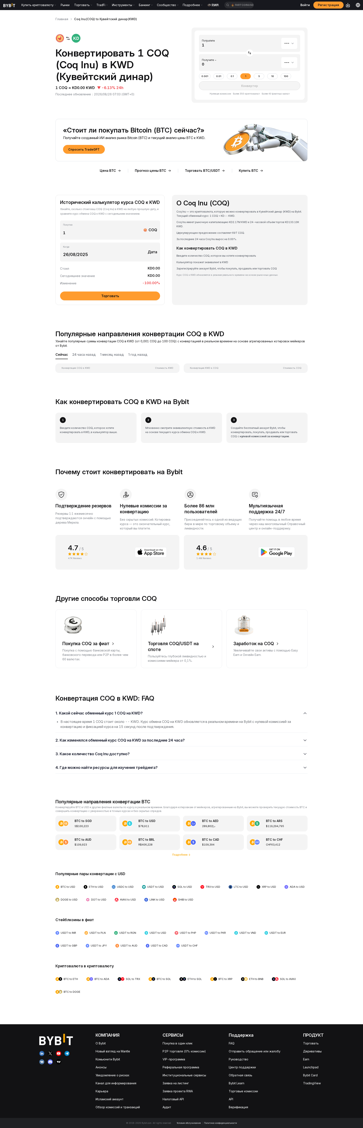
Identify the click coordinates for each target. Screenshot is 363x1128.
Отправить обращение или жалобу (254, 1051)
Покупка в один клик (177, 1043)
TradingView (312, 1083)
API (231, 1099)
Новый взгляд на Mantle (113, 1051)
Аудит (167, 1107)
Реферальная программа (181, 1067)
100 (286, 76)
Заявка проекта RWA (178, 1091)
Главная (61, 19)
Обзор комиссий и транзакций (118, 1107)
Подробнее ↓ (181, 854)
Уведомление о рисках (112, 1075)
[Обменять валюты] (249, 53)
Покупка (67, 224)
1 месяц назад (112, 355)
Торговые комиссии (243, 1091)
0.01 (218, 76)
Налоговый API (173, 1099)
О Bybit (101, 1043)
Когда (66, 247)
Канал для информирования (116, 1083)
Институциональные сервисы (184, 1075)
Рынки (65, 5)
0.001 (204, 76)
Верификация (238, 1107)
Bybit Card (310, 1075)
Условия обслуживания (189, 1123)
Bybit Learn (236, 1083)
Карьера (102, 1091)
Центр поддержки (242, 1067)
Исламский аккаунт (110, 1099)
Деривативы (312, 1051)
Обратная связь (240, 1075)
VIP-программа (174, 1059)
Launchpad (310, 1067)
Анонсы (101, 1067)
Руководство (238, 1059)
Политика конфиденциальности (220, 1123)
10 (272, 76)
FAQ (231, 1043)
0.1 (232, 76)
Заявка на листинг (176, 1083)
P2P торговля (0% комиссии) (184, 1051)
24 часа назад (84, 355)
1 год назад (137, 355)
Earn (306, 1059)
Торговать (311, 1043)
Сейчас (61, 355)
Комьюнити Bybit (108, 1059)
